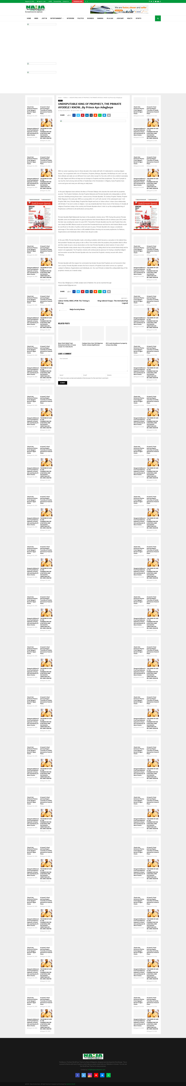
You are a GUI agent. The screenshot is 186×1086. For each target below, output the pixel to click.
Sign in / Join (42, 1)
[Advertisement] (93, 46)
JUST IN (44, 18)
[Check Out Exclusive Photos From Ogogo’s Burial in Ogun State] (33, 101)
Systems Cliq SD (70, 1084)
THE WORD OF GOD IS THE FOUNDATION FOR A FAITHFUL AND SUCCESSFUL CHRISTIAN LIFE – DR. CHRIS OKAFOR (46, 133)
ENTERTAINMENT (56, 18)
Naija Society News (65, 110)
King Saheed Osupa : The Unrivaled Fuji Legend (113, 302)
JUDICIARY (120, 18)
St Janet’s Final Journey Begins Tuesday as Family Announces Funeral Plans (46, 110)
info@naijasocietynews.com (96, 1069)
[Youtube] (155, 1)
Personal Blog (57, 1)
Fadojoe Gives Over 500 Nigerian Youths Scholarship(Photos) (92, 344)
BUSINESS (90, 18)
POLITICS (81, 18)
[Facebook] (149, 1)
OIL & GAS (110, 18)
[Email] (158, 1)
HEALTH (129, 18)
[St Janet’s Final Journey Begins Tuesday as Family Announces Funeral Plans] (46, 101)
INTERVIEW (70, 18)
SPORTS (138, 18)
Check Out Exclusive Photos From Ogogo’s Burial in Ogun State (32, 110)
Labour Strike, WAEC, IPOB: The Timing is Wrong (74, 302)
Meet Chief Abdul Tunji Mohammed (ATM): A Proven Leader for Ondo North (67, 345)
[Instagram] (153, 1)
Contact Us (66, 1)
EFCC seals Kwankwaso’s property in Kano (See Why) (116, 344)
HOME (50, 1)
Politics (60, 100)
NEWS (36, 18)
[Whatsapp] (160, 1)
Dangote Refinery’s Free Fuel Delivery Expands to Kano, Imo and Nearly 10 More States (33, 131)
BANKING (100, 18)
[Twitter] (151, 1)
